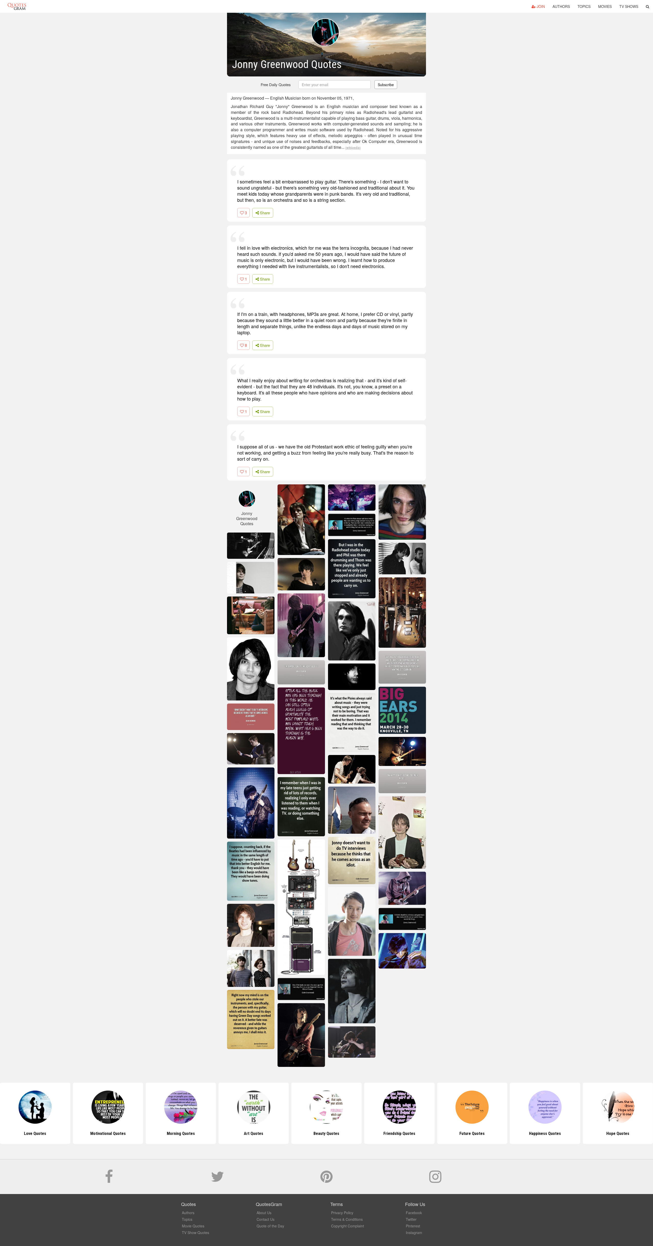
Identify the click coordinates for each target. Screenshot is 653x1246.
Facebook (414, 1212)
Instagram (414, 1232)
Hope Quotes (545, 1133)
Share (264, 212)
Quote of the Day (270, 1225)
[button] (647, 6)
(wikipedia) (353, 147)
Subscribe (386, 84)
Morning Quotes (108, 1133)
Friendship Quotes (326, 1133)
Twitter (411, 1219)
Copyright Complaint (347, 1225)
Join (540, 6)
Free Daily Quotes (276, 84)
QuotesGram (17, 6)
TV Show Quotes (195, 1232)
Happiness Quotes (472, 1133)
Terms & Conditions (347, 1219)
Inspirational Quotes (618, 1133)
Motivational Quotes (35, 1133)
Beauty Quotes (254, 1133)
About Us (264, 1212)
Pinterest (413, 1225)
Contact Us (265, 1219)
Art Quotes (181, 1133)
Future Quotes (399, 1133)
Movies (605, 6)
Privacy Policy (342, 1212)
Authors (561, 6)
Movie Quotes (193, 1225)
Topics (584, 6)
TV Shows (628, 6)
